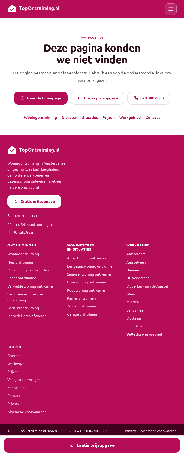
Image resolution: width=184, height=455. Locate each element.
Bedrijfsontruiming (23, 308)
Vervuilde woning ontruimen (30, 286)
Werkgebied (130, 117)
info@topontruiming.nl (33, 224)
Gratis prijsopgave (101, 97)
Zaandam (134, 326)
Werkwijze (15, 363)
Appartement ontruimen (87, 258)
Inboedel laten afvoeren (26, 316)
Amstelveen (136, 262)
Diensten (69, 117)
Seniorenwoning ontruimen (89, 274)
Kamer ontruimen (81, 298)
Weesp (132, 294)
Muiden (132, 302)
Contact (153, 117)
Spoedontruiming (21, 278)
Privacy (13, 403)
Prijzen (109, 117)
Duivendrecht (137, 278)
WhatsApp (23, 232)
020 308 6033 (152, 97)
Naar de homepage (44, 97)
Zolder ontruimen (81, 306)
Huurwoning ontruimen (86, 282)
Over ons (14, 355)
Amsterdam (136, 254)
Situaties (90, 117)
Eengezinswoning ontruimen (91, 266)
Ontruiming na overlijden (28, 270)
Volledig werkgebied (144, 334)
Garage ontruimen (82, 314)
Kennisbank (17, 387)
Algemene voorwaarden (27, 411)
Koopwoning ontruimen (86, 290)
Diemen (132, 270)
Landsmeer (135, 310)
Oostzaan (134, 318)
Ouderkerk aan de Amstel (147, 286)
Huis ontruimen (20, 262)
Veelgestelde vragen (24, 379)
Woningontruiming (40, 117)
